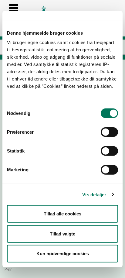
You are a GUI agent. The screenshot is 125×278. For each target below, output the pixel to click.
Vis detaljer (94, 194)
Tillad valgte (62, 233)
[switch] (109, 132)
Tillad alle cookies (62, 213)
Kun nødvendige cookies (62, 253)
